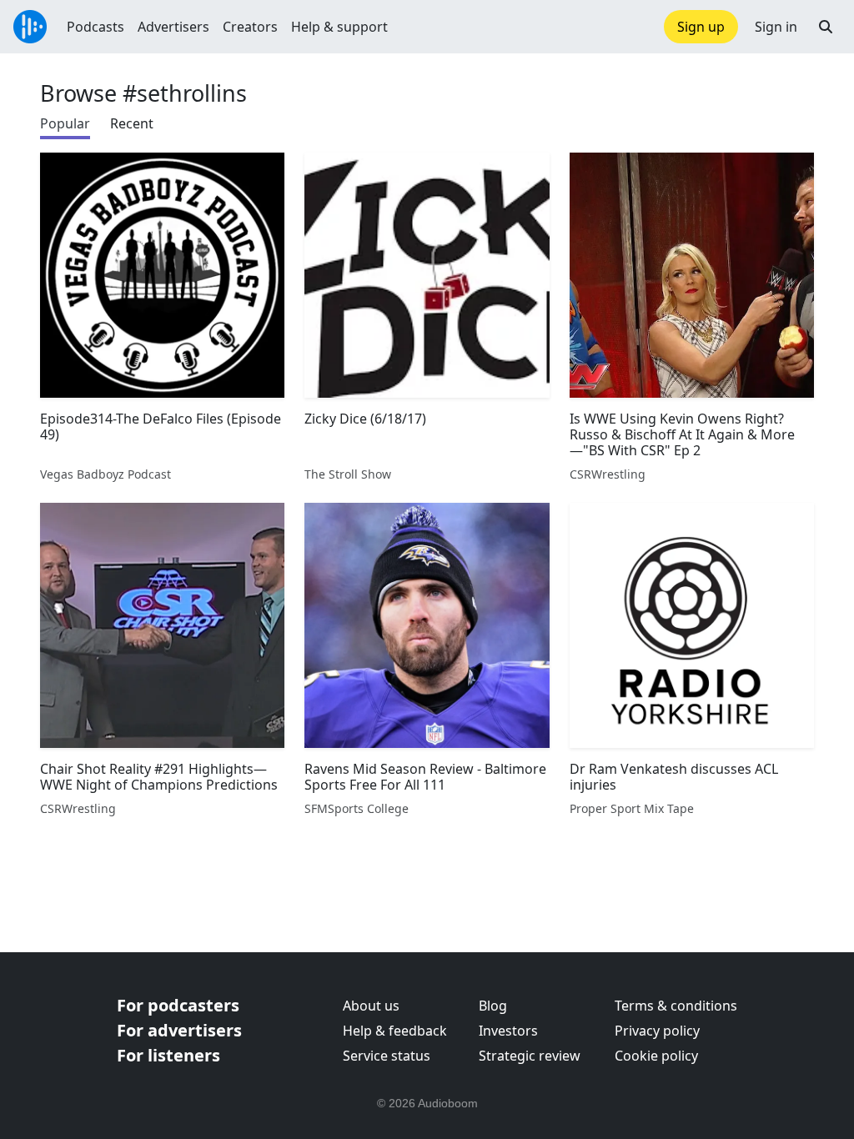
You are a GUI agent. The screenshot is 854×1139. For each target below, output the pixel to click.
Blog (493, 1005)
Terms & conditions (676, 1005)
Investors (508, 1030)
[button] (826, 26)
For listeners (168, 1055)
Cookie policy (656, 1055)
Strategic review (529, 1055)
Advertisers (173, 27)
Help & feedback (395, 1030)
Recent (131, 123)
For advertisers (179, 1030)
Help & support (339, 27)
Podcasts (95, 27)
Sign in (776, 27)
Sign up (701, 27)
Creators (250, 27)
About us (371, 1005)
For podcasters (178, 1005)
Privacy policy (657, 1030)
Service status (386, 1055)
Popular (65, 123)
